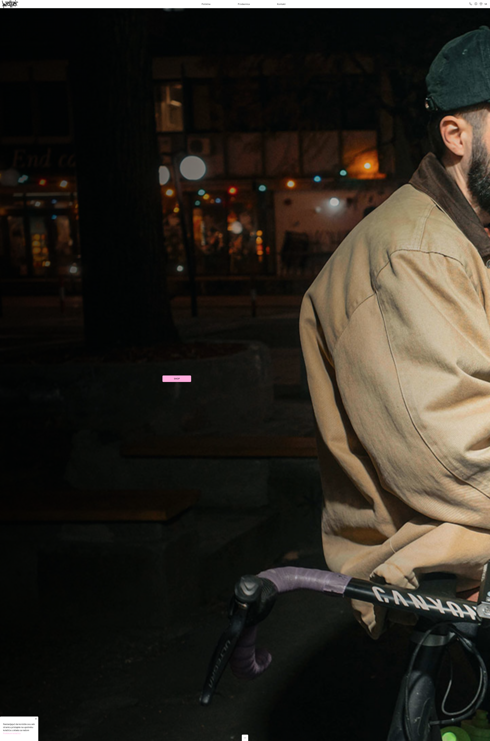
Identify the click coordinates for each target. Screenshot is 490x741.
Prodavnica (244, 4)
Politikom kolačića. (12, 733)
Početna (206, 4)
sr (486, 4)
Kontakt (281, 4)
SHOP (177, 378)
